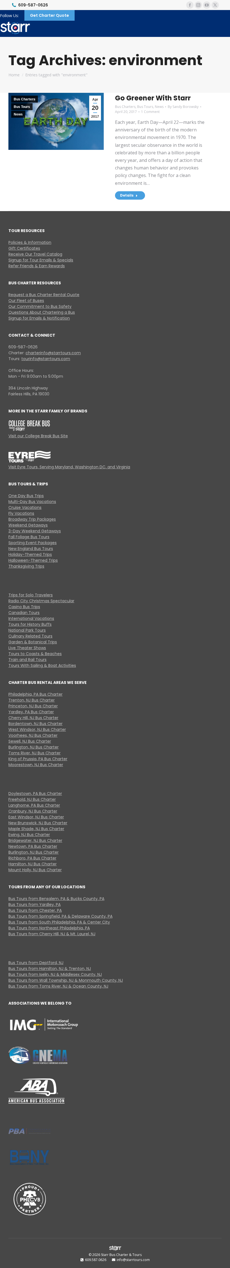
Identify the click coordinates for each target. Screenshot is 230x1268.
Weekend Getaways (28, 525)
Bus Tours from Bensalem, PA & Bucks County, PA (56, 898)
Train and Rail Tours (27, 659)
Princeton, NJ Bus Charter (33, 706)
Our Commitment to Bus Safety (40, 306)
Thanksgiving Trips (26, 566)
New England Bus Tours (30, 548)
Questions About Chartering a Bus (41, 312)
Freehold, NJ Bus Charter (32, 799)
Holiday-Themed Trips (30, 554)
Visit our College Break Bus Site (38, 436)
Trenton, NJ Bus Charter (31, 700)
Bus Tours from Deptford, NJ (35, 962)
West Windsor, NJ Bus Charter (37, 729)
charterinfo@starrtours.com (53, 353)
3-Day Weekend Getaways (34, 531)
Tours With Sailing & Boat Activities (42, 665)
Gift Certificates (24, 248)
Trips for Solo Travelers (30, 595)
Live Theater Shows (27, 648)
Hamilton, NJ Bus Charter (32, 864)
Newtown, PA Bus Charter (32, 846)
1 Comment (150, 111)
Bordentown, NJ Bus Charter (35, 723)
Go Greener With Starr (153, 98)
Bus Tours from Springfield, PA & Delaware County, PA (60, 916)
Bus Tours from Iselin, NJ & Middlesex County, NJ (55, 974)
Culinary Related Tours (30, 636)
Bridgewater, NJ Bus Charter (35, 840)
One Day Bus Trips (26, 496)
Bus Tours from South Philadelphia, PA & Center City (59, 922)
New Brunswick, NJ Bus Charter (37, 823)
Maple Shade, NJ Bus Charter (36, 829)
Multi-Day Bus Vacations (32, 501)
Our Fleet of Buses (26, 300)
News (18, 114)
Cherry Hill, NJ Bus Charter (33, 718)
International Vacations (31, 618)
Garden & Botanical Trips (32, 642)
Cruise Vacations (25, 507)
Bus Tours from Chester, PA (35, 910)
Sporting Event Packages (32, 543)
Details (127, 195)
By (183, 106)
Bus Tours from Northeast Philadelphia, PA (49, 928)
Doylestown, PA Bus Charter (35, 793)
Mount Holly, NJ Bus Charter (35, 870)
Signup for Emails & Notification (39, 318)
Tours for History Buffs (30, 624)
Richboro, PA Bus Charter (32, 858)
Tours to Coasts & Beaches (35, 654)
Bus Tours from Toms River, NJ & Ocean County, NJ (58, 986)
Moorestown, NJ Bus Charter (35, 765)
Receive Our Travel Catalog (35, 254)
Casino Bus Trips (24, 607)
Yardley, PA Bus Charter (31, 712)
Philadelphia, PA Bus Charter (35, 694)
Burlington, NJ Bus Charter (33, 747)
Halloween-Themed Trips (33, 560)
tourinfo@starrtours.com (45, 359)
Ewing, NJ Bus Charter (29, 834)
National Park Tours (27, 630)
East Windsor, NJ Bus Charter (36, 817)
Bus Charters (24, 99)
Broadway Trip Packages (32, 519)
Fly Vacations (21, 513)
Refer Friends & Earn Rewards (36, 266)
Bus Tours (22, 107)
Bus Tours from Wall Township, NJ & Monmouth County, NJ (65, 980)
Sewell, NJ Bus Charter (29, 741)
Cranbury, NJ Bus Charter (32, 811)
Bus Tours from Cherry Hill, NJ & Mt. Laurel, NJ (51, 934)
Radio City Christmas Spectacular (41, 601)
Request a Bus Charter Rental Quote (43, 294)
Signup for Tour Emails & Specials (40, 260)
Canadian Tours (24, 612)
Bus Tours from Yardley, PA (34, 904)
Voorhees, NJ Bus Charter (33, 735)
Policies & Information (29, 242)
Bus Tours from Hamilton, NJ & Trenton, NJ (49, 968)
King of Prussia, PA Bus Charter (37, 759)
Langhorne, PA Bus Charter (34, 805)
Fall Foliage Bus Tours (28, 537)
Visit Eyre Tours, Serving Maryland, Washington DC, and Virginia (69, 467)
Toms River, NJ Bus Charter (34, 753)
